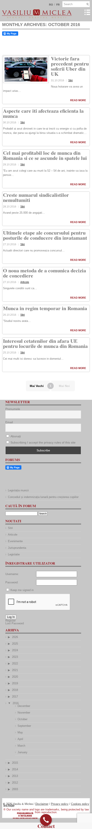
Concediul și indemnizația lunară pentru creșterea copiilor (43, 497)
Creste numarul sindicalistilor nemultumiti (36, 197)
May (20, 732)
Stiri (70, 80)
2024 (15, 650)
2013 (15, 776)
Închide (9, 805)
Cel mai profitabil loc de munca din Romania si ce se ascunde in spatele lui (45, 155)
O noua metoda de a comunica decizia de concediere (44, 273)
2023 (15, 656)
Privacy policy (59, 804)
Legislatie (14, 554)
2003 (15, 789)
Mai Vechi (37, 386)
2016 (16, 703)
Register (10, 620)
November (24, 712)
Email (9, 422)
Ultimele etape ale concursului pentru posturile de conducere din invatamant (45, 235)
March (21, 745)
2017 (15, 696)
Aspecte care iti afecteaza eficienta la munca (43, 113)
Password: (11, 582)
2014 (15, 769)
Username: (12, 574)
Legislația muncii (18, 490)
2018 (15, 690)
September (24, 725)
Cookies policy (80, 804)
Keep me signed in (22, 590)
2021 (15, 670)
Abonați (15, 436)
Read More (78, 100)
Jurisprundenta (17, 547)
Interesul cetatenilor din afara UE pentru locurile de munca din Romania (45, 343)
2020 (15, 676)
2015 (15, 762)
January (22, 752)
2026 (15, 637)
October (22, 719)
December (24, 706)
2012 (15, 782)
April (20, 739)
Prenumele (12, 408)
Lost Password (14, 623)
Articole (24, 282)
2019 (15, 683)
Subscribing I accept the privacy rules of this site (43, 442)
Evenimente (15, 541)
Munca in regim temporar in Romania (45, 308)
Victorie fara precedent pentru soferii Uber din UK (70, 66)
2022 (15, 663)
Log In (11, 617)
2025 (15, 643)
